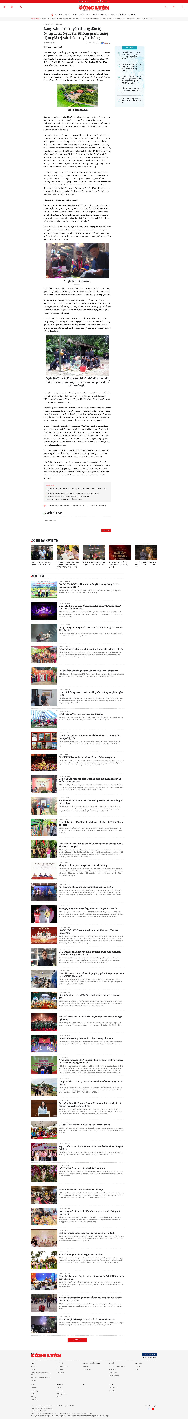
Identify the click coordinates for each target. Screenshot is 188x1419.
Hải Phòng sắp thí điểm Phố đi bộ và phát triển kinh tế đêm (87, 1341)
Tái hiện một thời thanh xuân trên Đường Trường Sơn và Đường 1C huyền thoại (90, 801)
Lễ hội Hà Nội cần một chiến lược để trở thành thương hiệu (87, 757)
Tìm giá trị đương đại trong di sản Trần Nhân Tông (83, 865)
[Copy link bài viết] (94, 43)
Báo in (11, 9)
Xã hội (113, 14)
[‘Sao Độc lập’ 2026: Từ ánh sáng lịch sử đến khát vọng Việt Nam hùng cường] (44, 935)
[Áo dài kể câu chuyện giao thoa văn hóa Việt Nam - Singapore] (44, 676)
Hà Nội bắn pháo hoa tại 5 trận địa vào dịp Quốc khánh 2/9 (87, 1319)
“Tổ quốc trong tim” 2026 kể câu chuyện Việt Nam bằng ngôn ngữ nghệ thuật (131, 55)
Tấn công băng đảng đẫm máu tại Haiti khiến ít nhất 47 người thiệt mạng (98, 18)
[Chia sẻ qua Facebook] (87, 43)
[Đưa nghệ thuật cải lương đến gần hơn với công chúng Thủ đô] (44, 914)
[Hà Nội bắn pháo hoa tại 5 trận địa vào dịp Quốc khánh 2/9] (44, 1324)
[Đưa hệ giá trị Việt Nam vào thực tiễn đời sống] (44, 719)
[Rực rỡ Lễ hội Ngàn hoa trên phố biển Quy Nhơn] (44, 1173)
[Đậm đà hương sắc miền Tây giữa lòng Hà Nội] (44, 1260)
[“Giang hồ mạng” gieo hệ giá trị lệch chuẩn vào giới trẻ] (42, 552)
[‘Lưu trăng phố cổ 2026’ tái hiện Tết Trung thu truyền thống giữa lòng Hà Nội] (44, 1216)
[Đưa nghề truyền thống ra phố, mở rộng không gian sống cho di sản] (44, 654)
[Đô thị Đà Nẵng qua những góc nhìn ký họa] (44, 1368)
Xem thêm (38, 576)
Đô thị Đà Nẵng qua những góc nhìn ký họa (79, 1362)
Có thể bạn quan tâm (45, 540)
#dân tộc (85, 506)
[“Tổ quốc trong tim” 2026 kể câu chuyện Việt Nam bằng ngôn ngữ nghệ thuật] (44, 1022)
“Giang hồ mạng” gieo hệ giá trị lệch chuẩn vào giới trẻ (131, 100)
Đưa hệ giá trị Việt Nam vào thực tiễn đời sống (81, 714)
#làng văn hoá (76, 506)
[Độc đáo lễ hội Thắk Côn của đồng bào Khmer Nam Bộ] (44, 1130)
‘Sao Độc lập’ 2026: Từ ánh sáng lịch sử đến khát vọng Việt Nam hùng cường (131, 67)
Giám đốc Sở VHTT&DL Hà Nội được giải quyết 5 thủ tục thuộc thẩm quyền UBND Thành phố (131, 79)
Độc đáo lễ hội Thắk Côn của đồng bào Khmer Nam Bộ (84, 1125)
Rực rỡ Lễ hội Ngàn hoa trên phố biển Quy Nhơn (82, 1168)
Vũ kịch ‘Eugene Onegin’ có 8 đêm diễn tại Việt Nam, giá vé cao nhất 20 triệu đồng (91, 628)
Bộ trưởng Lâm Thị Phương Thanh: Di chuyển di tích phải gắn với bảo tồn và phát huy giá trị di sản (90, 1104)
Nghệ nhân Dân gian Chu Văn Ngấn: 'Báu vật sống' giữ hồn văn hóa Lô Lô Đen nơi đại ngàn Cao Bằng (91, 1061)
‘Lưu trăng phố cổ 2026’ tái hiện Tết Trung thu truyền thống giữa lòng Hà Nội (90, 1212)
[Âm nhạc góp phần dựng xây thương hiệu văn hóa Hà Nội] (44, 892)
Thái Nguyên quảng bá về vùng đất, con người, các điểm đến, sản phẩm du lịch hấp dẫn (73, 493)
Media (4, 9)
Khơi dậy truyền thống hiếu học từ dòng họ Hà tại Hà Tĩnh (86, 1233)
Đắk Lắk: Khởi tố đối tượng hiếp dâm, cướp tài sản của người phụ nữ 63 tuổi (48, 18)
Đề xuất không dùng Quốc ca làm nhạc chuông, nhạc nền (131, 90)
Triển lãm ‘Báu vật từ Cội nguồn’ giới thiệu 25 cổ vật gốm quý (119, 564)
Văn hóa (121, 14)
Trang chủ (52, 15)
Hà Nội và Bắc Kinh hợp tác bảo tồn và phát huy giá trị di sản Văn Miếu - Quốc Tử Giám (90, 780)
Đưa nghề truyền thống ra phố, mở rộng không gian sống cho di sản (91, 649)
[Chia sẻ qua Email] (91, 43)
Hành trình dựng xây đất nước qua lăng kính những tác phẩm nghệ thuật (91, 693)
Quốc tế (67, 14)
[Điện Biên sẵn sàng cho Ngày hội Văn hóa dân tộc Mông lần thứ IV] (44, 1389)
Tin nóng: (36, 18)
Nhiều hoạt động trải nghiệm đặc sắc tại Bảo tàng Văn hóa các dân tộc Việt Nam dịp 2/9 (90, 1299)
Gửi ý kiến (106, 530)
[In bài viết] (97, 43)
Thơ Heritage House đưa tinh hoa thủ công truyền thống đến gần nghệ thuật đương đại (68, 565)
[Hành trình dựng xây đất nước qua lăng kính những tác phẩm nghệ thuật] (44, 697)
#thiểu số (94, 506)
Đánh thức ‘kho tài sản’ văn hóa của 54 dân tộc (81, 1189)
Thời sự (57, 14)
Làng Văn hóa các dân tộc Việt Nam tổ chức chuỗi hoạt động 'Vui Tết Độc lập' (91, 1082)
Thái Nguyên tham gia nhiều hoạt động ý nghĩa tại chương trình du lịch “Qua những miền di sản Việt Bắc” (76, 489)
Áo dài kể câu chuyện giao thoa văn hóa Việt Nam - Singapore (88, 670)
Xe (128, 14)
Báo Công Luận (94, 8)
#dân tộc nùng (52, 506)
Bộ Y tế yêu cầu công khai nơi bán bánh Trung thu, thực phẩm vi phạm (146, 18)
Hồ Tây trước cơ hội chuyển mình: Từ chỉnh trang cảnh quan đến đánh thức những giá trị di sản (90, 953)
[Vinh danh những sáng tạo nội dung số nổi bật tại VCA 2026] (94, 552)
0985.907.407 (21, 9)
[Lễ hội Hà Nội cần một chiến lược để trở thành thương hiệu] (44, 762)
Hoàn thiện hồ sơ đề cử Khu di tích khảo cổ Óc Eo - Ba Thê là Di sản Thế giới (91, 823)
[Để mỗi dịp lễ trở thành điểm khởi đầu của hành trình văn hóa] (146, 552)
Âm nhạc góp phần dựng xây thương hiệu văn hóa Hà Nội (86, 887)
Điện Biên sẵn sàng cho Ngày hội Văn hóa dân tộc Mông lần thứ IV (90, 1384)
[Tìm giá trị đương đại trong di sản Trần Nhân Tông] (44, 870)
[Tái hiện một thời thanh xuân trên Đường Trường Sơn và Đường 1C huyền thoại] (44, 806)
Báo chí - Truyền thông (81, 14)
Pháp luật (104, 14)
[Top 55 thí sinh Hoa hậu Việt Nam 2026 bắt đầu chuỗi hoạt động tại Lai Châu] (44, 1152)
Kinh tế (95, 14)
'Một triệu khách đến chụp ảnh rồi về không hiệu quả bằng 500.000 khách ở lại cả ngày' (91, 845)
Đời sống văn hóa (56, 24)
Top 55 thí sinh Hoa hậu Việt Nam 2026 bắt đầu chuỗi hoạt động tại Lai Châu (91, 1147)
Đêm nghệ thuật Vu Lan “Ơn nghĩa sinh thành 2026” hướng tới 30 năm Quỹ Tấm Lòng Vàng (90, 607)
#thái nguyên (64, 506)
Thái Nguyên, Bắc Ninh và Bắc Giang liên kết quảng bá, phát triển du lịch (68, 496)
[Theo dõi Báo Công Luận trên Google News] (104, 43)
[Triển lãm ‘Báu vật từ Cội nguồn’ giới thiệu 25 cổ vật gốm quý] (120, 552)
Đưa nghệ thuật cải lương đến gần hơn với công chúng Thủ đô (88, 908)
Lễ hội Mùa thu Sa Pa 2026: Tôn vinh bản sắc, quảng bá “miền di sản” (89, 996)
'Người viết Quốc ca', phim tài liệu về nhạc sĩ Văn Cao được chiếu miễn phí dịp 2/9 (89, 737)
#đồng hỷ (102, 506)
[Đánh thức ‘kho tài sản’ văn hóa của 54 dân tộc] (44, 1195)
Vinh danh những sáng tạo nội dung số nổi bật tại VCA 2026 (94, 563)
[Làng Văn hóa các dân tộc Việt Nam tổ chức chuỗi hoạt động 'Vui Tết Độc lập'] (44, 1087)
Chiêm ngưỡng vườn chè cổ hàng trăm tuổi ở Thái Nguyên (64, 499)
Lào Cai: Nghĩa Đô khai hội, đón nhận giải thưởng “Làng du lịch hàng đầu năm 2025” (89, 585)
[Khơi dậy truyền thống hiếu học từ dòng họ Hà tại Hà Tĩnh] (44, 1238)
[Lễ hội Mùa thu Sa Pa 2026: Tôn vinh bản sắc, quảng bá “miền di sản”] (44, 1000)
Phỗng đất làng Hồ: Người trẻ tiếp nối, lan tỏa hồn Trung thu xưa (89, 1406)
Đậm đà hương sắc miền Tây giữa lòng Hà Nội (80, 1254)
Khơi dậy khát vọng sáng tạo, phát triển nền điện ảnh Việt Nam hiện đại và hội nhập (91, 1277)
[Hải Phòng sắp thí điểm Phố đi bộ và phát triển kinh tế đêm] (44, 1346)
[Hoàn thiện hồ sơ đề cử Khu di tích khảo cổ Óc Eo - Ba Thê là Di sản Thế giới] (44, 827)
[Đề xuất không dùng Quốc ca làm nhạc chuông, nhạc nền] (44, 1043)
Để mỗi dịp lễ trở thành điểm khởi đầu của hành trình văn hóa (145, 564)
